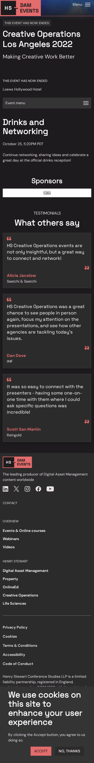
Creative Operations (20, 595)
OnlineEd (10, 587)
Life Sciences (14, 603)
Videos (9, 547)
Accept (41, 751)
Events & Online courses (24, 530)
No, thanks (69, 751)
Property (10, 578)
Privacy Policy (15, 627)
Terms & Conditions (20, 645)
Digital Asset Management (25, 570)
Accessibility (14, 654)
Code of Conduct (18, 663)
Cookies (10, 636)
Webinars (11, 538)
